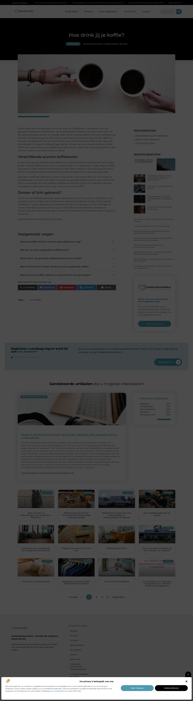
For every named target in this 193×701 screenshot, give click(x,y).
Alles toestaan (137, 688)
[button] (186, 681)
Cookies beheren (171, 688)
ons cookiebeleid (57, 691)
